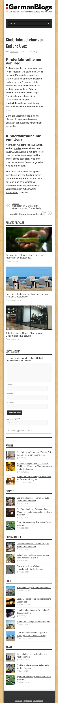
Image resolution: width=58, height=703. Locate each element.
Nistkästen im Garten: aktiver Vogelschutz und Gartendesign (27, 206)
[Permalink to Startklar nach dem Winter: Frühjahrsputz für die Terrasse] (10, 573)
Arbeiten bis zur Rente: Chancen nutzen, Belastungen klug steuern (26, 334)
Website (10, 403)
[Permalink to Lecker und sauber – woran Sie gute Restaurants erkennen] (10, 505)
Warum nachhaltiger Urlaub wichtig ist (33, 621)
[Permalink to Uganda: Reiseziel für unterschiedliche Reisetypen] (10, 606)
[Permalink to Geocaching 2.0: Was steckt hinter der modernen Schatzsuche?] (29, 251)
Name (9, 385)
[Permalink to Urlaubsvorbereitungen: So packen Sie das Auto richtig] (10, 617)
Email (9, 394)
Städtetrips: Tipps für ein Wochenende (34, 587)
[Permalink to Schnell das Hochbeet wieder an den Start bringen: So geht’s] (10, 562)
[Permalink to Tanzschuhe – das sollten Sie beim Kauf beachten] (10, 661)
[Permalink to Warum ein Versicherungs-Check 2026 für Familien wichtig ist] (10, 484)
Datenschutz (38, 701)
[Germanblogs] (29, 10)
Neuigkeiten (14, 52)
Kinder (17, 148)
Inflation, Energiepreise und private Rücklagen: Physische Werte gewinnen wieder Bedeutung (34, 466)
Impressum (28, 701)
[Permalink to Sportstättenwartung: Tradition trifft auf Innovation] (10, 529)
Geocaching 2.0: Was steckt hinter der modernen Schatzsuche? (25, 256)
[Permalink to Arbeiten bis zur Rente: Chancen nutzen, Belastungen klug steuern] (29, 329)
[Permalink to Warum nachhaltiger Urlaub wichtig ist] (10, 629)
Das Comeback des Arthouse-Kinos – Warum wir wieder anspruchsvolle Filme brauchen (34, 512)
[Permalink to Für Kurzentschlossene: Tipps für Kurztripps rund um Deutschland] (29, 290)
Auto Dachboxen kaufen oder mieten (28, 213)
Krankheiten (12, 192)
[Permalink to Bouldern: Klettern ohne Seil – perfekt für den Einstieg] (10, 672)
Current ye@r (13, 419)
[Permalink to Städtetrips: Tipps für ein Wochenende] (10, 595)
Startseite (18, 701)
